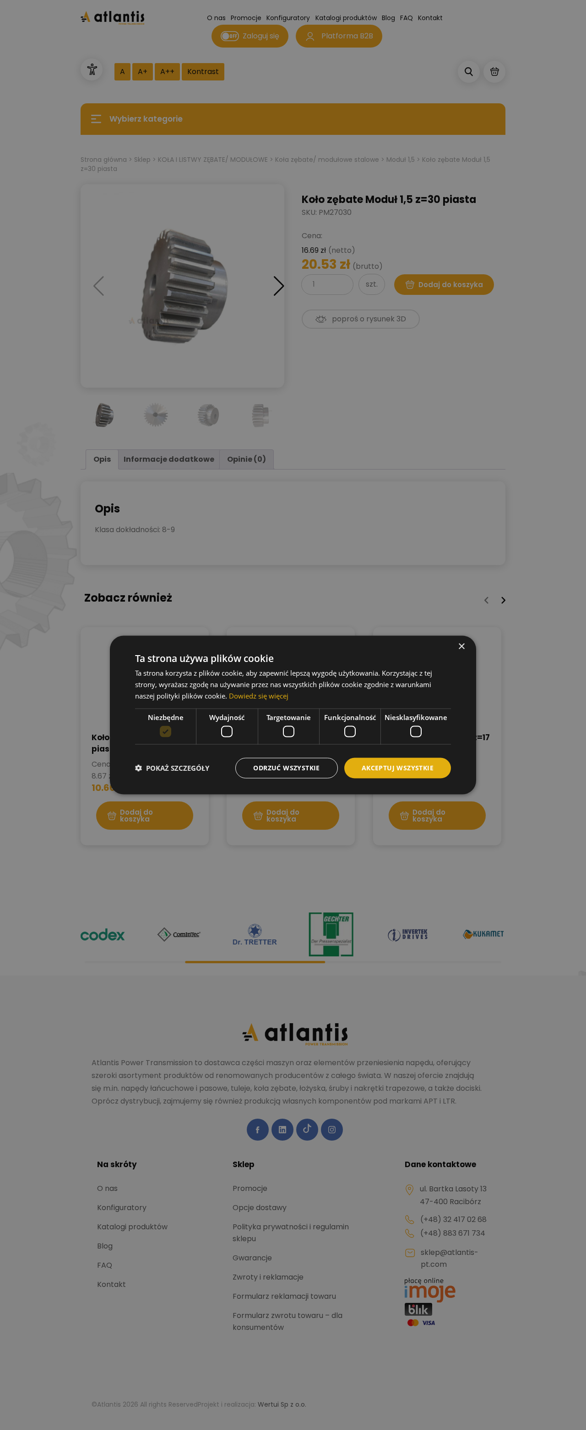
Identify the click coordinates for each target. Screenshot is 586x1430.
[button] (172, 768)
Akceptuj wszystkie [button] (398, 767)
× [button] (461, 646)
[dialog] (293, 715)
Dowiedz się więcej (258, 695)
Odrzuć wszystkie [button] (286, 767)
